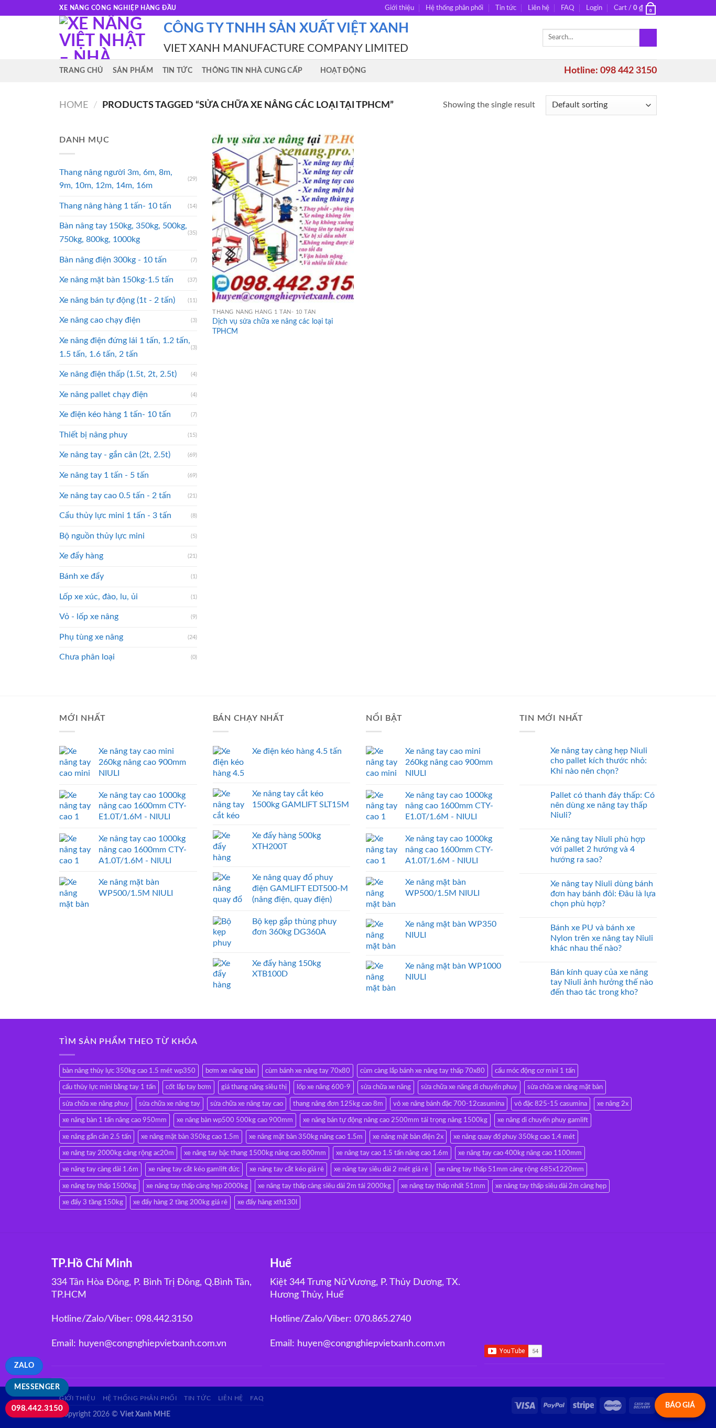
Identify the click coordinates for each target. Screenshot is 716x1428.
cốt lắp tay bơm (188, 1087)
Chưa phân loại (87, 657)
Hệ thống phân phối (454, 8)
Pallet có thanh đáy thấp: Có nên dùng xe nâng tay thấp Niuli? (602, 805)
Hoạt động (343, 70)
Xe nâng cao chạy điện (99, 320)
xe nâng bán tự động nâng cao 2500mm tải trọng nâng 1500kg (395, 1120)
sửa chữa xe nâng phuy (95, 1104)
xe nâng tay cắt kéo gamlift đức (194, 1169)
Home (73, 105)
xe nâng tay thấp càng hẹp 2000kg (197, 1186)
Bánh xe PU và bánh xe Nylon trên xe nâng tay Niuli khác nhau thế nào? (601, 938)
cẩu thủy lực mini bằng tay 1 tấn (109, 1087)
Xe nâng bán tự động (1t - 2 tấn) (117, 300)
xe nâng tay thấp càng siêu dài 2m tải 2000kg (324, 1186)
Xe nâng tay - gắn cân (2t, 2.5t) (114, 455)
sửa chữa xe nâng (386, 1087)
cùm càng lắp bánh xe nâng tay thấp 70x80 (422, 1071)
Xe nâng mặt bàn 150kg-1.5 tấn (116, 280)
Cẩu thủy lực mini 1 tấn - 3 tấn (115, 515)
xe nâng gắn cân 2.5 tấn (96, 1137)
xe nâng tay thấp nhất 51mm (443, 1186)
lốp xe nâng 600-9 (324, 1087)
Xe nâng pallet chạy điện (103, 394)
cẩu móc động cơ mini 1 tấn (535, 1071)
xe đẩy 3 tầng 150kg (92, 1202)
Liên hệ (538, 8)
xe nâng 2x (612, 1104)
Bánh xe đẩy (81, 576)
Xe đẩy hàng (81, 556)
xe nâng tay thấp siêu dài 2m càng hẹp (550, 1186)
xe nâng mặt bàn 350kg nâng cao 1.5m (306, 1137)
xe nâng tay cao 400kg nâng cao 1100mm (520, 1153)
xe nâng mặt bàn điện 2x (408, 1137)
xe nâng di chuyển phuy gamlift (542, 1120)
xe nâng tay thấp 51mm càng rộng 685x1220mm (511, 1169)
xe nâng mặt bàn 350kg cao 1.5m (190, 1137)
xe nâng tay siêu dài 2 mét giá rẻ (381, 1169)
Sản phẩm (133, 70)
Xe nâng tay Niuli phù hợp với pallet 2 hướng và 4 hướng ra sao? (597, 849)
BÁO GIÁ (680, 1405)
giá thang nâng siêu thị (254, 1087)
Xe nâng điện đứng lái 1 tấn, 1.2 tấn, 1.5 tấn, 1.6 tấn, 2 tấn (124, 347)
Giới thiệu (399, 8)
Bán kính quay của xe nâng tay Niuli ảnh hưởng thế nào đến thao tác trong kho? (601, 982)
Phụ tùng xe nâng (91, 637)
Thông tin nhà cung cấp (252, 70)
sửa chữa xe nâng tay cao (246, 1104)
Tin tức (505, 8)
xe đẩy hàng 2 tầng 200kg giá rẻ (180, 1202)
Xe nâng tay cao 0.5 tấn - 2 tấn (115, 495)
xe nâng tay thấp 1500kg (99, 1186)
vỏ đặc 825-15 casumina (550, 1104)
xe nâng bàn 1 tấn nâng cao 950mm (114, 1120)
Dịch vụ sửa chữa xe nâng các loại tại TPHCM (272, 326)
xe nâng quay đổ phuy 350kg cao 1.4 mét (514, 1137)
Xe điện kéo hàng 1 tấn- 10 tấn (115, 414)
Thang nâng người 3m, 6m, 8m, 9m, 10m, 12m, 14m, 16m (115, 179)
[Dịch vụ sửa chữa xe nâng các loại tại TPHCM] (283, 218)
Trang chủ (81, 70)
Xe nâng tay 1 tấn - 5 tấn (104, 475)
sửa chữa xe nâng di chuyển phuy (469, 1087)
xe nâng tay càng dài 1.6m (100, 1169)
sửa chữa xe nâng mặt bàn (565, 1087)
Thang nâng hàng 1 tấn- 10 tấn (115, 206)
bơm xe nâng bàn (230, 1071)
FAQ (567, 8)
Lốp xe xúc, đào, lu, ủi (98, 596)
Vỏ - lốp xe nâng (88, 616)
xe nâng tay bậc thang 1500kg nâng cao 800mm (255, 1153)
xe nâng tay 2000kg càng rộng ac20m (118, 1153)
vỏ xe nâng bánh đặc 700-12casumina (448, 1104)
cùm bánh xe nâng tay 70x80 (307, 1071)
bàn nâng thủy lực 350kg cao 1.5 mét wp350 (129, 1071)
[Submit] (648, 38)
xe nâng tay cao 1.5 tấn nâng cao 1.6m (392, 1153)
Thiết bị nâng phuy (93, 435)
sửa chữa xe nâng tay (169, 1104)
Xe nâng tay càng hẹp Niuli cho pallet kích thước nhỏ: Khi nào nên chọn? (598, 760)
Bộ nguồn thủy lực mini (102, 536)
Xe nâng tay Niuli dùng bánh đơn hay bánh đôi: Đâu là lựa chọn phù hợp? (603, 894)
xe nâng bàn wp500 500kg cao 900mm (235, 1120)
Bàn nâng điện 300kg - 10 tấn (113, 260)
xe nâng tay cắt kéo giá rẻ (286, 1169)
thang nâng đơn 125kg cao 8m (338, 1104)
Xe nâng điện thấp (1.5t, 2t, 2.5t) (118, 374)
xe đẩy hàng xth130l (267, 1202)
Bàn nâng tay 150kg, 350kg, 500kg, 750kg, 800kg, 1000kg (123, 233)
